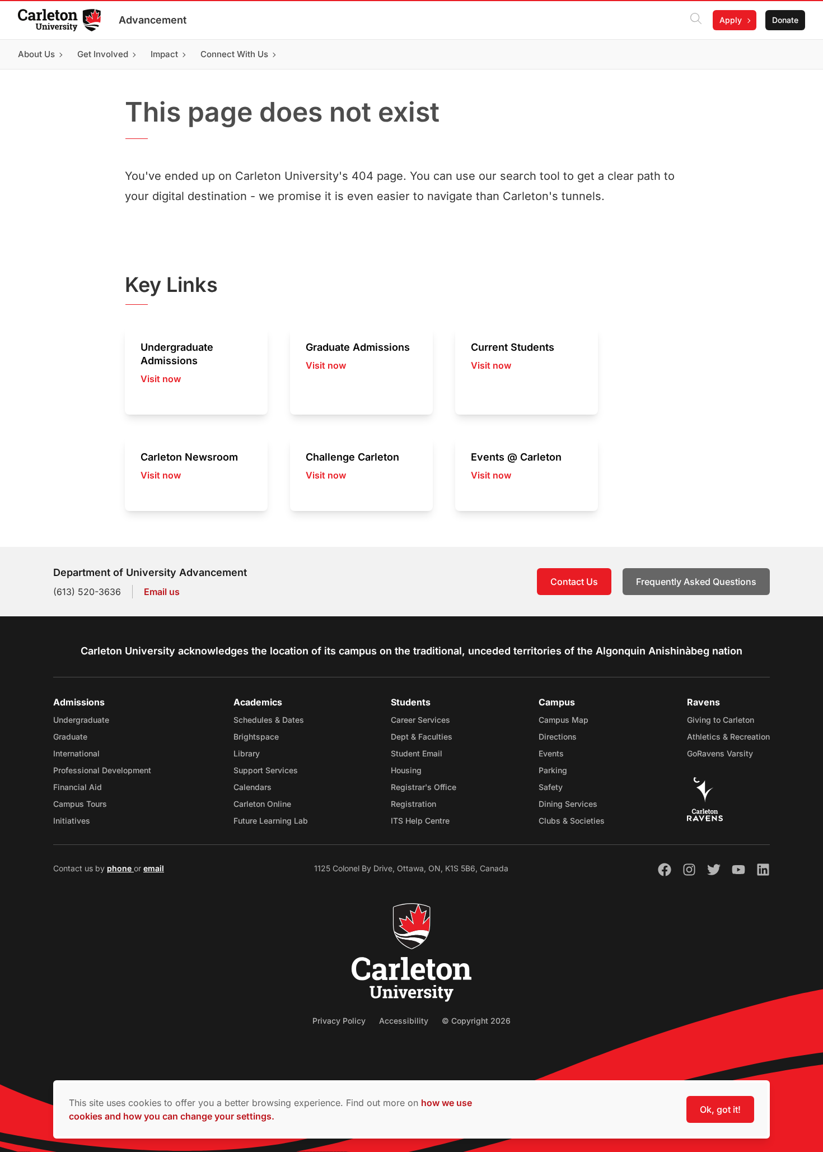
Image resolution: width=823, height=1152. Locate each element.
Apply (730, 20)
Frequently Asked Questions (696, 581)
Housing (406, 770)
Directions (558, 736)
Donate (785, 20)
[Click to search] (696, 20)
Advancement (152, 20)
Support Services (265, 770)
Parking (553, 770)
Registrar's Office (423, 787)
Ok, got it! (720, 1109)
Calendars (252, 787)
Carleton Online (262, 804)
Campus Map (563, 719)
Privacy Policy (339, 1020)
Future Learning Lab (270, 820)
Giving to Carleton (720, 719)
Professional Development (102, 770)
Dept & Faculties (421, 736)
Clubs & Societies (572, 820)
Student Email (416, 753)
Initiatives (71, 820)
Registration (413, 804)
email (153, 868)
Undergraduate (81, 719)
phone (120, 868)
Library (246, 753)
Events (551, 753)
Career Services (420, 719)
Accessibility (403, 1020)
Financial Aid (77, 787)
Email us (162, 591)
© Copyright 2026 (476, 1020)
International (76, 753)
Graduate (70, 736)
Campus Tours (80, 804)
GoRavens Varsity (720, 753)
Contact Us (574, 581)
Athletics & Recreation (728, 736)
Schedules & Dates (268, 719)
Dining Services (568, 804)
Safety (551, 787)
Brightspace (256, 736)
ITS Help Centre (420, 820)
